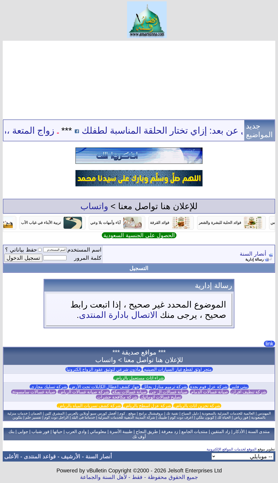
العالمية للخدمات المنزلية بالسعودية (228, 413)
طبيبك (162, 417)
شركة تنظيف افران (248, 392)
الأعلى (11, 456)
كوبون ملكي (205, 417)
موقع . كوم (127, 413)
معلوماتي (98, 431)
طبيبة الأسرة (121, 431)
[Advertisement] (139, 79)
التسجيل (139, 268)
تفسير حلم (33, 417)
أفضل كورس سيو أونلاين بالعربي (92, 413)
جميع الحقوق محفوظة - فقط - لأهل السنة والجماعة (139, 477)
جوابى (23, 431)
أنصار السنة (253, 254)
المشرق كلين (55, 413)
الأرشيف (70, 456)
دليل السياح (190, 413)
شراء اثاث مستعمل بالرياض (139, 378)
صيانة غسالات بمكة (129, 392)
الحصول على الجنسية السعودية (139, 235)
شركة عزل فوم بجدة (209, 386)
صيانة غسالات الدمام (209, 392)
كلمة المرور (88, 258)
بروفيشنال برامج (151, 413)
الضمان (36, 413)
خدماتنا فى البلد (83, 417)
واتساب (94, 206)
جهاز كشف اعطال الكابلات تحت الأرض (104, 386)
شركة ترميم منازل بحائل (164, 386)
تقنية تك (172, 413)
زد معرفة (169, 431)
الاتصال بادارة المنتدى (118, 315)
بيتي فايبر (239, 386)
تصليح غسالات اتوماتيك (161, 397)
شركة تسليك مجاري (49, 386)
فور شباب (40, 431)
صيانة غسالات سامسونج (33, 392)
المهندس (264, 413)
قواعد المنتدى (40, 456)
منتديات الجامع (194, 431)
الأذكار (239, 431)
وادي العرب (76, 431)
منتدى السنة (259, 431)
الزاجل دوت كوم (56, 417)
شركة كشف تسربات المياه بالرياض (89, 405)
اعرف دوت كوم (181, 417)
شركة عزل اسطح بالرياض (147, 405)
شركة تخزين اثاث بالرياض (197, 405)
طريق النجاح (147, 431)
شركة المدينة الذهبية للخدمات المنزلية (126, 417)
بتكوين (17, 417)
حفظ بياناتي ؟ (21, 250)
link (269, 344)
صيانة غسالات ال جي (169, 392)
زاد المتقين (220, 431)
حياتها (57, 431)
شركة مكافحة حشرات (117, 397)
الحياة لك (224, 417)
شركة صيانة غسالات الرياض (84, 392)
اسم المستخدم (84, 250)
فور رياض (241, 417)
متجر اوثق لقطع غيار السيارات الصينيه (178, 369)
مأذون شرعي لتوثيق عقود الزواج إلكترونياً (103, 369)
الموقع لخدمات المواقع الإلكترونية (232, 449)
